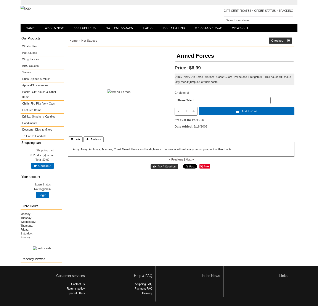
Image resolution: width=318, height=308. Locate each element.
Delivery (147, 293)
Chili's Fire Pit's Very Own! (38, 103)
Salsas (26, 72)
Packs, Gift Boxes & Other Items (39, 94)
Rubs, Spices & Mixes (36, 78)
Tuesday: (26, 218)
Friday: (25, 229)
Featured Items (31, 110)
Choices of (182, 92)
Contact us (78, 284)
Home (30, 27)
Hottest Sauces (119, 27)
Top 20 (148, 27)
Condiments (29, 123)
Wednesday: (28, 221)
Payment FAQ (143, 288)
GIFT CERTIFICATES (237, 10)
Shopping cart (45, 150)
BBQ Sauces (30, 65)
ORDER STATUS (265, 10)
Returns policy (76, 288)
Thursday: (27, 225)
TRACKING (286, 10)
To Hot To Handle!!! (34, 136)
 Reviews (93, 139)
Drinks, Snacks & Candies (38, 116)
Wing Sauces (30, 59)
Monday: (26, 214)
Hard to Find (174, 27)
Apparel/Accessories (35, 85)
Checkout (44, 165)
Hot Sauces (89, 40)
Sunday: (26, 237)
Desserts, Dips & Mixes (37, 129)
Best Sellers (85, 27)
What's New (54, 27)
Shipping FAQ (143, 284)
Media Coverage (208, 27)
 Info (75, 139)
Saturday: (27, 233)
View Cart (240, 27)
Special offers (76, 293)
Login (42, 195)
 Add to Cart (246, 111)
